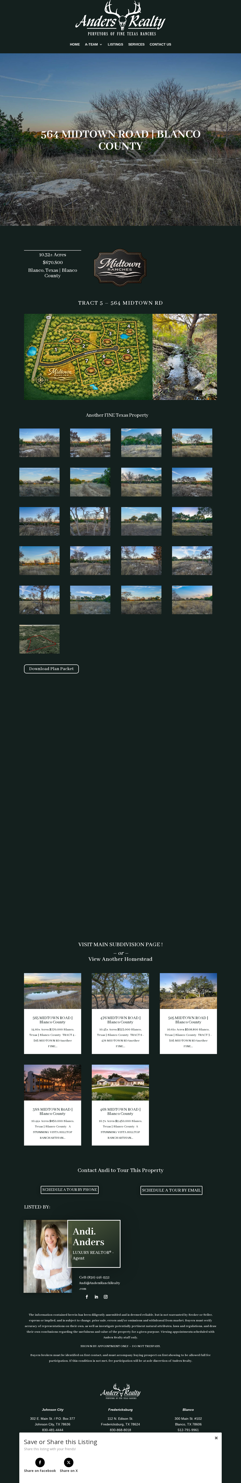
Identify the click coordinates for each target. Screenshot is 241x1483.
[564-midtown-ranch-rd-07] (141, 496)
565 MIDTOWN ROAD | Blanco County (53, 1020)
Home (75, 44)
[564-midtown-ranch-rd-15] (141, 574)
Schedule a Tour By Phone (69, 1189)
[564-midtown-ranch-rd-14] (90, 574)
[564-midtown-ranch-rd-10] (90, 535)
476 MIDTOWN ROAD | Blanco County (120, 1020)
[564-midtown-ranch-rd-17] (39, 613)
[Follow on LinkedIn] (96, 1297)
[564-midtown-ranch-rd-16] (192, 574)
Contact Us (160, 44)
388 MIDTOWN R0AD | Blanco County (53, 1111)
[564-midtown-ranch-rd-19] (141, 613)
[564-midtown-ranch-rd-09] (39, 535)
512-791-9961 (188, 1430)
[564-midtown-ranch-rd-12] (192, 535)
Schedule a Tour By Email (171, 1190)
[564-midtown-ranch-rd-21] (39, 653)
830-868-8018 (120, 1430)
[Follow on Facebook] (87, 1297)
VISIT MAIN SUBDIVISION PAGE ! (120, 944)
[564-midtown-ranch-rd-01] (39, 456)
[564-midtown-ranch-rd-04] (192, 456)
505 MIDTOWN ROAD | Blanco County (188, 1020)
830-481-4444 (52, 1430)
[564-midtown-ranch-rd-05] (39, 496)
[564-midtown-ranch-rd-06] (90, 496)
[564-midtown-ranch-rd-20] (192, 613)
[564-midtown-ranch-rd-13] (39, 574)
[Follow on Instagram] (105, 1297)
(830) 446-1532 (98, 1277)
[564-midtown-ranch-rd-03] (141, 456)
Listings (115, 44)
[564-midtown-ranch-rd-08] (192, 496)
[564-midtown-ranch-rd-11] (141, 535)
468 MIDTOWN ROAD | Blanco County (120, 1111)
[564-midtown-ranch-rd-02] (90, 456)
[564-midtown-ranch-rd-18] (90, 613)
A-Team (91, 44)
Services (136, 44)
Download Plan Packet (51, 669)
